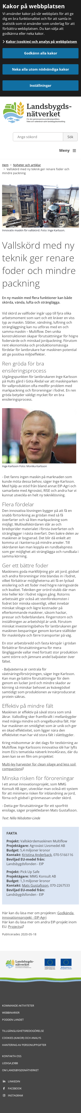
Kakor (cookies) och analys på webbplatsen (41, 41)
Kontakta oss (11, 1056)
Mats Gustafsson (35, 885)
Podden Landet (13, 1019)
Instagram (15, 1095)
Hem (5, 165)
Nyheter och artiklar (27, 165)
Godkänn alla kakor (40, 53)
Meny (67, 150)
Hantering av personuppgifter (24, 1045)
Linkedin (14, 1081)
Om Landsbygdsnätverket (20, 1070)
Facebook (15, 1088)
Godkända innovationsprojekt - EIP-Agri (38, 915)
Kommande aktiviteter (18, 1005)
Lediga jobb (10, 1063)
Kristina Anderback (37, 855)
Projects (16, 926)
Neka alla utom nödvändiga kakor (40, 69)
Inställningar (40, 85)
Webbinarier (11, 1012)
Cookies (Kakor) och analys (21, 1038)
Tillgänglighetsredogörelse (23, 1031)
